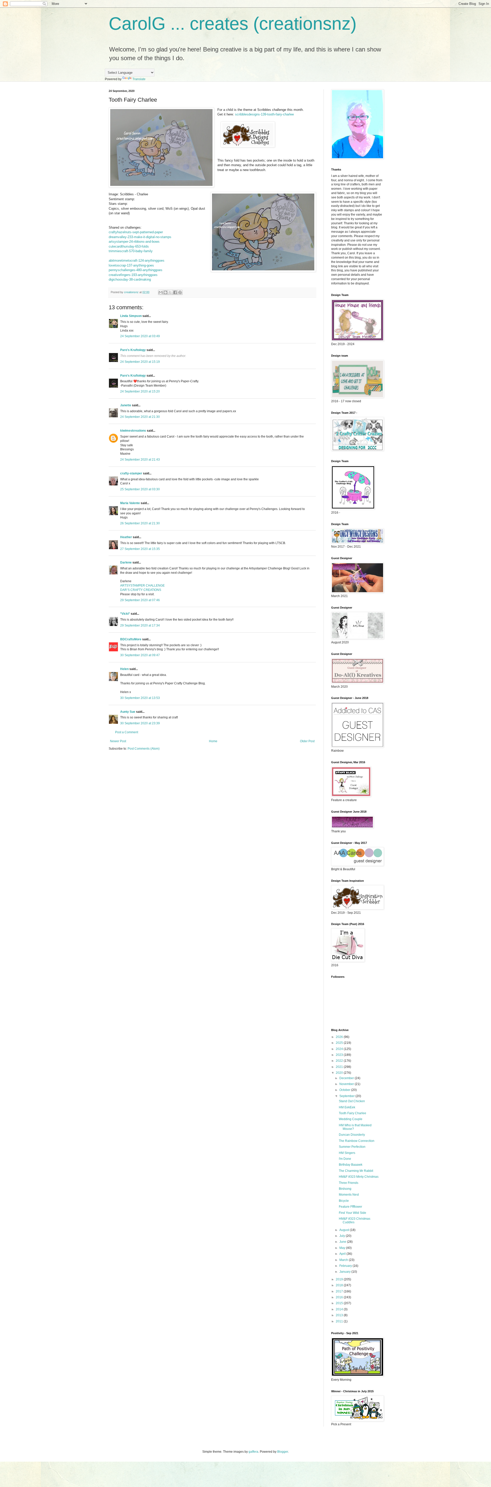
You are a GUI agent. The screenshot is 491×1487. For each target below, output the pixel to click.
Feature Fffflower (350, 1206)
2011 (340, 1321)
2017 (340, 1291)
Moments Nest (349, 1194)
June (343, 1242)
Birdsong (345, 1189)
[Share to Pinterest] (180, 292)
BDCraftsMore (131, 639)
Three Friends (348, 1183)
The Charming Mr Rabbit (356, 1171)
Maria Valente (130, 503)
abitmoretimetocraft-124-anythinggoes (136, 260)
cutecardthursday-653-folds (129, 246)
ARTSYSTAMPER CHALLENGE (142, 585)
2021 (340, 1067)
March (344, 1260)
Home (213, 741)
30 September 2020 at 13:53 (140, 698)
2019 (340, 1279)
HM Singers (347, 1153)
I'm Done (345, 1159)
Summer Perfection (352, 1147)
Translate (139, 79)
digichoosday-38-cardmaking (130, 279)
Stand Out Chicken (352, 1101)
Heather (126, 537)
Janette (125, 405)
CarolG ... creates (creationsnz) (232, 24)
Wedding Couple (350, 1119)
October (345, 1090)
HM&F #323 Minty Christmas (358, 1176)
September (347, 1096)
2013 (340, 1315)
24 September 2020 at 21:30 (140, 417)
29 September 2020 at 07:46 (140, 600)
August (344, 1230)
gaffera (253, 1451)
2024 (340, 1049)
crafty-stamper (131, 473)
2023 (340, 1055)
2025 (340, 1043)
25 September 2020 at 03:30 (140, 489)
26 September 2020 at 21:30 (140, 523)
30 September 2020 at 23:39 (140, 723)
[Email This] (160, 292)
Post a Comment (126, 732)
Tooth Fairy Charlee (352, 1113)
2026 (340, 1037)
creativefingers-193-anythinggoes (133, 275)
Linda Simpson (131, 316)
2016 (340, 1297)
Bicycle (344, 1201)
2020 (340, 1073)
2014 (340, 1309)
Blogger (282, 1451)
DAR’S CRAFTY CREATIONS (140, 590)
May (342, 1248)
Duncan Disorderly (352, 1135)
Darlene (126, 562)
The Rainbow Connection (356, 1141)
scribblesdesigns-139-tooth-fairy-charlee (264, 114)
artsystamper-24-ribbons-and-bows (134, 241)
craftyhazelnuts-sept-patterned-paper (136, 232)
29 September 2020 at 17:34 (140, 625)
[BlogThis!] (165, 292)
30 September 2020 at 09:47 (140, 655)
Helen (124, 669)
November (347, 1084)
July (342, 1236)
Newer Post (118, 741)
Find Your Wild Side (352, 1213)
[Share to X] (170, 292)
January (345, 1271)
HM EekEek (347, 1107)
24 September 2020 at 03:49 (140, 336)
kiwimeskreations (133, 430)
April (343, 1254)
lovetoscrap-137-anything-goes (131, 265)
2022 (340, 1061)
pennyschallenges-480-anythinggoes (135, 270)
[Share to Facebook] (175, 292)
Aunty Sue (127, 712)
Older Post (307, 741)
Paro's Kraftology (133, 350)
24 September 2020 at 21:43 (140, 459)
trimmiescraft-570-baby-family (131, 251)
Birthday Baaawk (350, 1164)
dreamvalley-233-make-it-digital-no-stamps (140, 237)
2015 (340, 1303)
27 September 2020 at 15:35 (140, 549)
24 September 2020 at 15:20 (140, 391)
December (347, 1078)
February (346, 1266)
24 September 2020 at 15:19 (140, 362)
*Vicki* (125, 613)
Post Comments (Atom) (144, 748)
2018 (340, 1285)
